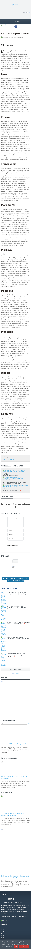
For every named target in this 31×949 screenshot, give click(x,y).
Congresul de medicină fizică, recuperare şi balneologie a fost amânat (17, 655)
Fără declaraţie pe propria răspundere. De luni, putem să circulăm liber (15, 482)
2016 (2, 936)
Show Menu (16, 21)
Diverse (5, 459)
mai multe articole (15, 669)
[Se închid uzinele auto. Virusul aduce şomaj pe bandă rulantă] (15, 485)
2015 (2, 938)
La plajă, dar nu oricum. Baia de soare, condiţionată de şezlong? (14, 474)
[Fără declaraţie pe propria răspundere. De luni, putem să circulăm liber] (15, 477)
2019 (2, 929)
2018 (2, 931)
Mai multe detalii (24, 946)
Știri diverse (11, 459)
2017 (2, 933)
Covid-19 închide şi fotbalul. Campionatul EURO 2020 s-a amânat (18, 637)
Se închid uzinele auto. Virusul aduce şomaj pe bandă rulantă (14, 489)
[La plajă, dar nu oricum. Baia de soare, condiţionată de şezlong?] (15, 470)
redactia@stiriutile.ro (13, 902)
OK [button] (16, 946)
